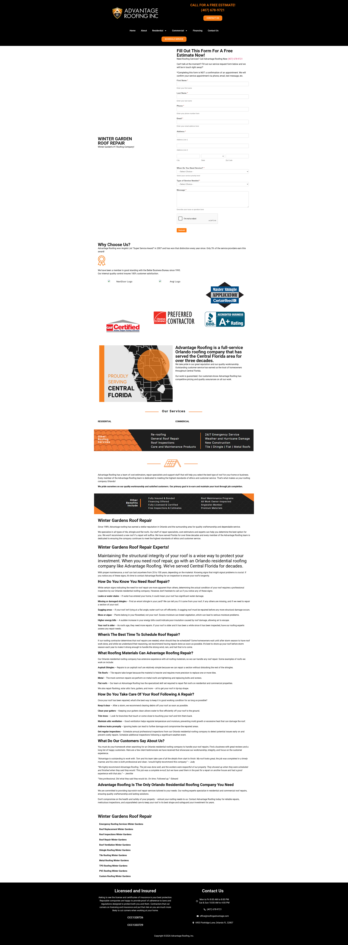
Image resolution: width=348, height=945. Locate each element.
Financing (197, 30)
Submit (181, 230)
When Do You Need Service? (190, 168)
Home (133, 30)
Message (181, 190)
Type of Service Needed (188, 181)
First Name (182, 80)
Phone (180, 106)
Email (180, 118)
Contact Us (213, 30)
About (144, 30)
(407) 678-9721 (213, 10)
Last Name (182, 93)
